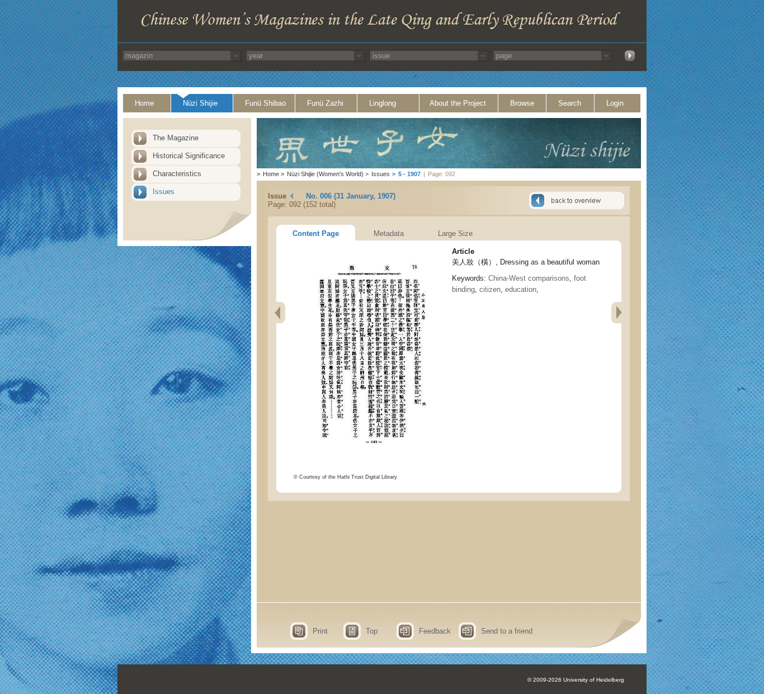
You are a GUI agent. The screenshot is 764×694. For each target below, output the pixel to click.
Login (615, 103)
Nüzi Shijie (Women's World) (325, 174)
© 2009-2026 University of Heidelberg (575, 680)
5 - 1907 (409, 174)
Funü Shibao (265, 103)
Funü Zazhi (325, 103)
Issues (164, 191)
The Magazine (176, 138)
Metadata (389, 233)
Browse (522, 103)
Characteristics (177, 173)
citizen (490, 289)
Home (144, 103)
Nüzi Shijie (200, 103)
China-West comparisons (528, 278)
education (520, 289)
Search (569, 103)
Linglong (382, 103)
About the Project (458, 103)
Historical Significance (189, 156)
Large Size (455, 233)
